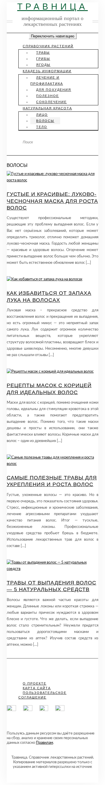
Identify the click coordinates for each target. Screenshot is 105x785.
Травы (43, 52)
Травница (52, 6)
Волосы (45, 120)
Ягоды (43, 64)
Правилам (44, 743)
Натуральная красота (47, 108)
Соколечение (51, 102)
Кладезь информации (47, 71)
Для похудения (53, 89)
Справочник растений (48, 46)
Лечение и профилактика (46, 80)
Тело (41, 127)
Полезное (47, 96)
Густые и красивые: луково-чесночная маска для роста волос (52, 201)
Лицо (42, 114)
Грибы (43, 58)
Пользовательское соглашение (42, 695)
